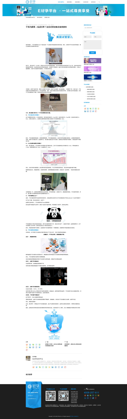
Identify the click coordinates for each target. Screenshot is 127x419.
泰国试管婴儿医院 (90, 89)
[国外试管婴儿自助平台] (30, 2)
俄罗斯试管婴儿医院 (91, 98)
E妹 (49, 24)
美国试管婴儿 (77, 2)
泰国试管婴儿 (69, 2)
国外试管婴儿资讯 (74, 391)
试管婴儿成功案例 (74, 393)
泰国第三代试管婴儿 (88, 80)
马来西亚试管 (85, 2)
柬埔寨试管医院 (74, 402)
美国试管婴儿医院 (90, 91)
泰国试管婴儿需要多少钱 (89, 64)
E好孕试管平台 (42, 24)
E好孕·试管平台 (61, 2)
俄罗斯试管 (93, 2)
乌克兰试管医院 (74, 399)
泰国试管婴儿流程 (87, 72)
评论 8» (52, 24)
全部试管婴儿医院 (89, 87)
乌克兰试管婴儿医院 (91, 96)
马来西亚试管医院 (90, 94)
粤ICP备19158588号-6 (74, 416)
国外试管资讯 (39, 17)
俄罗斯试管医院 (74, 401)
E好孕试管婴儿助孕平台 (30, 17)
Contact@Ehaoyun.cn (32, 398)
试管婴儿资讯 (47, 17)
